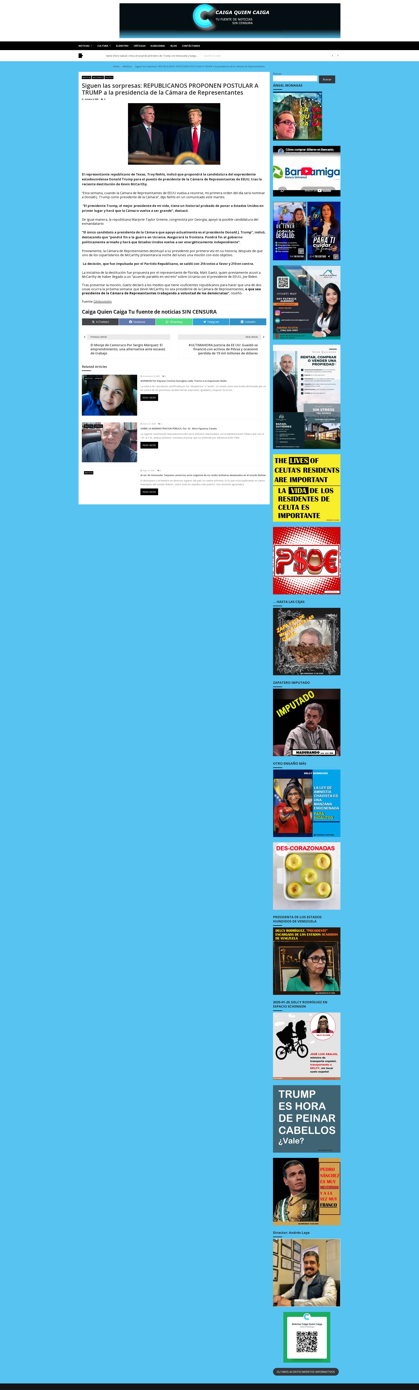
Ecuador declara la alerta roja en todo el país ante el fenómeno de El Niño (147, 55)
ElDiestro (122, 45)
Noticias (84, 45)
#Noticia (86, 77)
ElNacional (158, 45)
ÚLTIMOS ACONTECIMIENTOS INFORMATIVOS (306, 1372)
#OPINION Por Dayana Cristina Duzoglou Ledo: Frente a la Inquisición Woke (183, 380)
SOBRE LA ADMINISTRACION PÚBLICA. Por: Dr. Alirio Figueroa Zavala (178, 428)
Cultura (102, 45)
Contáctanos (191, 45)
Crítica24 (139, 45)
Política (109, 77)
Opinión (98, 378)
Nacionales (98, 77)
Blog (174, 45)
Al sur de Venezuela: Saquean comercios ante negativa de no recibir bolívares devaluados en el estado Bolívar (203, 475)
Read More (149, 397)
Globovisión (102, 301)
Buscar (277, 73)
